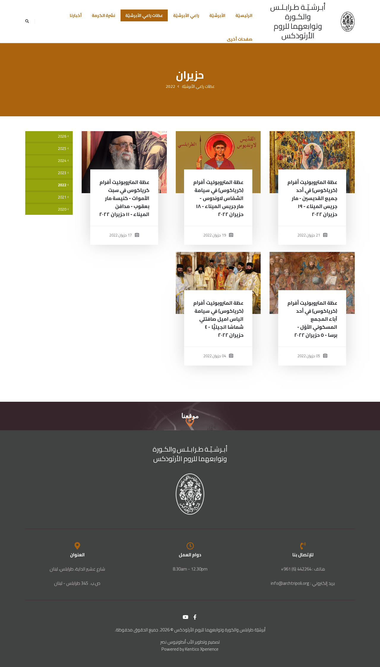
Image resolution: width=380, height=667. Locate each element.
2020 (62, 209)
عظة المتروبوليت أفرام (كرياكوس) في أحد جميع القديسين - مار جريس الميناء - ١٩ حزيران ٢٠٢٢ (312, 198)
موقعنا (190, 416)
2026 (62, 136)
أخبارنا (76, 15)
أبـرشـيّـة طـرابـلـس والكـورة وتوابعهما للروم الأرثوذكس (298, 21)
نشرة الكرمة (103, 15)
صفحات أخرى (239, 39)
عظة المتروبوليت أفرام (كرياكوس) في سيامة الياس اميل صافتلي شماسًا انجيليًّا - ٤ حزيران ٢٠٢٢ (218, 319)
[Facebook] (195, 617)
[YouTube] (185, 617)
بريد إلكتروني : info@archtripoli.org (303, 583)
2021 (62, 197)
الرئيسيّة (243, 15)
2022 (170, 86)
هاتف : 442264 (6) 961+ (303, 569)
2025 (62, 148)
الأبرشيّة (217, 15)
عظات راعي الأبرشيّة (144, 15)
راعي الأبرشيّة (186, 15)
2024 (62, 160)
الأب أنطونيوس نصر (177, 642)
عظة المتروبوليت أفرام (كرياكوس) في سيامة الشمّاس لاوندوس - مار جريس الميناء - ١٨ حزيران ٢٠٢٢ (218, 198)
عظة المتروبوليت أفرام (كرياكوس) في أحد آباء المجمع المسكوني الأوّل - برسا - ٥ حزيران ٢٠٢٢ (312, 319)
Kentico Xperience (201, 649)
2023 (62, 172)
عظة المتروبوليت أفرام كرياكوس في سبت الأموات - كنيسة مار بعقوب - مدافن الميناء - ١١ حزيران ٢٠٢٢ (124, 198)
